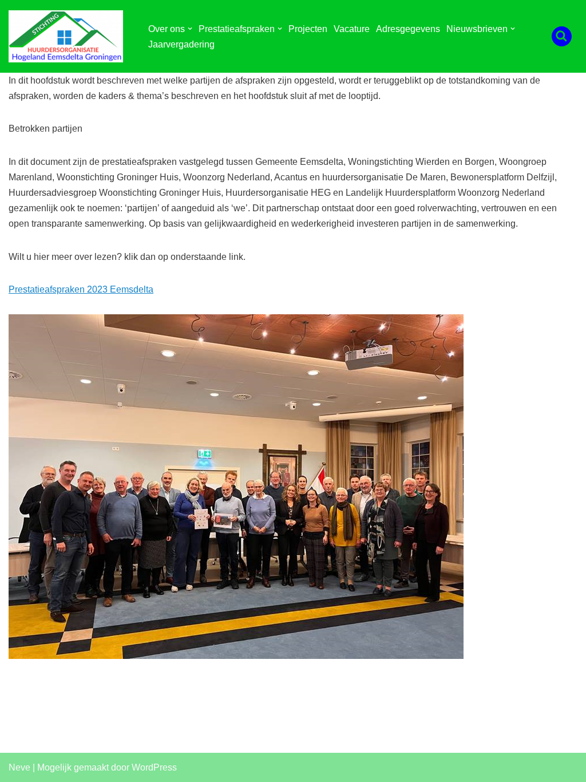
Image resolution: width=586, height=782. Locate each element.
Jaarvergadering (181, 44)
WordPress (154, 767)
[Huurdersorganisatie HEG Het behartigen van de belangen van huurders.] (69, 36)
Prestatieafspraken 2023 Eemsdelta (81, 289)
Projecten (307, 29)
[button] (190, 28)
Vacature (352, 29)
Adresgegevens (408, 29)
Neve (19, 767)
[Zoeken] (562, 36)
